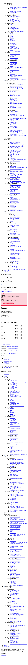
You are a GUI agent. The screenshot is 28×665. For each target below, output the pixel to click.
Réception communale (15, 142)
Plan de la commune (12, 353)
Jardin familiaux (13, 44)
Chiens (11, 221)
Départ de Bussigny (14, 218)
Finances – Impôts (14, 147)
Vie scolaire (12, 94)
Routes (11, 39)
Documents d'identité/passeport (17, 239)
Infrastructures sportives (15, 112)
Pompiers (12, 71)
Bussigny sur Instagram (13, 348)
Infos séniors (13, 55)
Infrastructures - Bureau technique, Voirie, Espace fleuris (18, 160)
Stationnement (13, 64)
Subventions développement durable (18, 269)
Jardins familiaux (14, 266)
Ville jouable (13, 124)
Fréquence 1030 (13, 12)
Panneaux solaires (14, 268)
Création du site (7, 367)
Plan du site (6, 362)
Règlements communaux (15, 181)
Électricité (12, 34)
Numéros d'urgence (14, 70)
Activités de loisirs (14, 100)
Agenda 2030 (13, 175)
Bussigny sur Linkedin (14, 350)
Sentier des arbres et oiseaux (16, 120)
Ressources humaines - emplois (17, 146)
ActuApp (12, 13)
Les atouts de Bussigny (15, 187)
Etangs (11, 50)
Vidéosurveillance (14, 78)
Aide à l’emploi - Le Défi (16, 22)
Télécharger (3, 655)
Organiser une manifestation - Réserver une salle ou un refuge (17, 88)
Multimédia (12, 40)
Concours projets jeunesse (16, 103)
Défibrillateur (13, 76)
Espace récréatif (13, 47)
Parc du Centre (13, 126)
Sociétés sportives (14, 111)
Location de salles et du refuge (17, 231)
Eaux (11, 35)
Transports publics (14, 63)
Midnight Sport (13, 114)
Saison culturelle (13, 134)
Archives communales (15, 193)
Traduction (6, 374)
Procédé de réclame (14, 225)
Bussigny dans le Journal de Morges (18, 7)
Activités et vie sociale (15, 54)
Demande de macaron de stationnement (15, 259)
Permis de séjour (13, 219)
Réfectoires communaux (15, 95)
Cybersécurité (13, 158)
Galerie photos (13, 206)
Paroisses (12, 106)
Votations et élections (14, 179)
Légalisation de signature (15, 246)
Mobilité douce (13, 62)
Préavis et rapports (14, 198)
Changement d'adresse (15, 217)
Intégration (12, 27)
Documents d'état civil (15, 241)
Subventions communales (16, 174)
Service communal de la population (18, 145)
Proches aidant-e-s (14, 58)
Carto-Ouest (6, 270)
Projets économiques (14, 17)
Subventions (12, 46)
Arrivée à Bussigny (14, 215)
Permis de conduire (14, 261)
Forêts (11, 157)
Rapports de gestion (14, 202)
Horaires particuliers (5, 344)
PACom (11, 66)
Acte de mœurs (13, 243)
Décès (11, 242)
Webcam (12, 205)
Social (2, 293)
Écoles (11, 155)
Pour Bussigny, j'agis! (15, 48)
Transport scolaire (14, 96)
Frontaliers (12, 226)
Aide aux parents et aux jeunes (17, 31)
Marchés (12, 19)
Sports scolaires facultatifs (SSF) (17, 115)
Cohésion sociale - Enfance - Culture (18, 149)
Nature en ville (13, 122)
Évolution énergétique (15, 177)
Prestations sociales (14, 28)
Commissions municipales (16, 169)
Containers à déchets (14, 263)
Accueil (5, 1)
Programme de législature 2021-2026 (18, 167)
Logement (12, 26)
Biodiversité (12, 43)
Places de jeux (13, 123)
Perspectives (12, 190)
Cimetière (12, 38)
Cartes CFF (12, 257)
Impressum (6, 359)
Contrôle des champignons (16, 75)
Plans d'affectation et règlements (17, 182)
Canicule (12, 56)
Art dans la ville (13, 136)
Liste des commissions (15, 199)
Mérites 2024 (13, 91)
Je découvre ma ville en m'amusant (18, 118)
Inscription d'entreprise (15, 223)
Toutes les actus (13, 5)
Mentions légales (7, 361)
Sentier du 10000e (14, 119)
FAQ (5, 358)
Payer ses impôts (13, 229)
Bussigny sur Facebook (15, 11)
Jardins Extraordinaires (15, 51)
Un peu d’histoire (14, 189)
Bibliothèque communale (15, 131)
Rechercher (3, 274)
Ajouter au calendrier (8, 303)
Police (11, 72)
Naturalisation (13, 9)
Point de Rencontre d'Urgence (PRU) (18, 79)
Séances (11, 197)
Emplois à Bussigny (14, 20)
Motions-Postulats (14, 201)
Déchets (11, 36)
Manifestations (13, 233)
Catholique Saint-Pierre (15, 107)
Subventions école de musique (17, 132)
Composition (13, 166)
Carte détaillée (13, 209)
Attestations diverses (14, 238)
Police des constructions (15, 150)
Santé (11, 24)
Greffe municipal (14, 143)
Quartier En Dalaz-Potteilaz (16, 67)
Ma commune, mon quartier (16, 210)
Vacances (12, 102)
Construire (12, 249)
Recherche (6, 272)
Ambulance (12, 74)
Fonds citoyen (13, 30)
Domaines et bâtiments (15, 154)
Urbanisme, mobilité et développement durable (15, 152)
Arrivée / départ (13, 8)
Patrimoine (12, 191)
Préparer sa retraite (14, 59)
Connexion (6, 363)
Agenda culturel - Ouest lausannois (18, 135)
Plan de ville (12, 207)
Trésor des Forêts (14, 127)
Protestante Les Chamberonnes (17, 108)
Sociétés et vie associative (16, 130)
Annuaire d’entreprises (15, 16)
